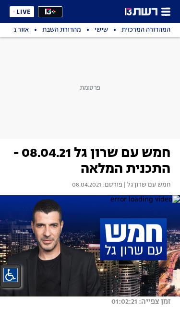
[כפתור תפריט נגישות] (10, 275)
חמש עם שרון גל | (146, 185)
